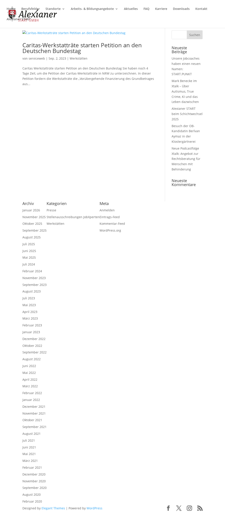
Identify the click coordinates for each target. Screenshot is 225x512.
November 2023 (34, 278)
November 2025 (34, 217)
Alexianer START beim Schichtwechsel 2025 (187, 113)
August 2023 (31, 291)
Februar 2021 (32, 467)
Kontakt (201, 9)
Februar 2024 (32, 271)
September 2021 (34, 427)
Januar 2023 (31, 332)
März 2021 (30, 461)
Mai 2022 (29, 373)
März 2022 (30, 386)
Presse (51, 210)
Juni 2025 (29, 251)
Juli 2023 (28, 298)
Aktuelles (131, 9)
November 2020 (34, 481)
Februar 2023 (32, 325)
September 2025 (34, 230)
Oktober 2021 (32, 420)
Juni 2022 (29, 366)
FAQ (146, 9)
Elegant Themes (53, 508)
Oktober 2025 (32, 223)
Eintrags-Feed (110, 217)
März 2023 (30, 318)
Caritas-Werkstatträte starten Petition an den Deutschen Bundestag (82, 48)
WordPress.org (110, 230)
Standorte (53, 9)
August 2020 (31, 494)
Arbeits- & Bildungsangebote (92, 9)
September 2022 (34, 352)
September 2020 (34, 488)
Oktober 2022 (32, 346)
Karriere (161, 9)
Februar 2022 (32, 393)
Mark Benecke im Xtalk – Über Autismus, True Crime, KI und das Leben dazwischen (185, 91)
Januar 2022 (31, 400)
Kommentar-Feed (112, 223)
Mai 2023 (29, 305)
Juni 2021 (29, 447)
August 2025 (31, 237)
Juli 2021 (28, 440)
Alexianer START (19, 19)
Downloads (181, 9)
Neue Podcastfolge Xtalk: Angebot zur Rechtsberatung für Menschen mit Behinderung (186, 158)
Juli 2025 (28, 244)
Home (11, 9)
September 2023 (34, 285)
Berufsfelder (30, 9)
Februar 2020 (32, 501)
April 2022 (29, 379)
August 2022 (31, 359)
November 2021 (34, 413)
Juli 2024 (28, 264)
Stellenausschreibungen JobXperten (73, 217)
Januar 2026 (31, 210)
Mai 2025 (29, 257)
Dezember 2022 (33, 339)
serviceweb (37, 58)
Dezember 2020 (33, 474)
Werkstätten (78, 58)
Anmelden (107, 210)
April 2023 (29, 312)
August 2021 (31, 434)
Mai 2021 (29, 454)
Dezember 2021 (33, 406)
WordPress (94, 508)
